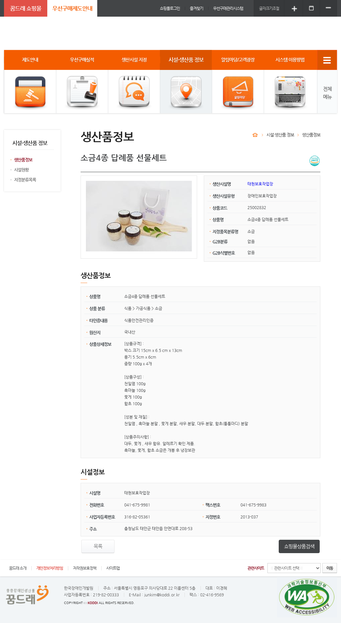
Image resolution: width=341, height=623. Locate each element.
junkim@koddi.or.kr (161, 594)
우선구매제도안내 (72, 8)
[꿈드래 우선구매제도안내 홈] (255, 135)
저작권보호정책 (84, 568)
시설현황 (21, 169)
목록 (98, 546)
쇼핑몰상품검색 (299, 546)
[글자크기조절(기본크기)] (311, 8)
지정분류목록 (25, 179)
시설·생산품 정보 (280, 134)
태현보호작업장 (260, 183)
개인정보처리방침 (49, 568)
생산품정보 (23, 159)
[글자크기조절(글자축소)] (328, 8)
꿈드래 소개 (17, 568)
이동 (329, 568)
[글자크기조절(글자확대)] (294, 8)
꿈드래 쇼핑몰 (25, 8)
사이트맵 (113, 568)
